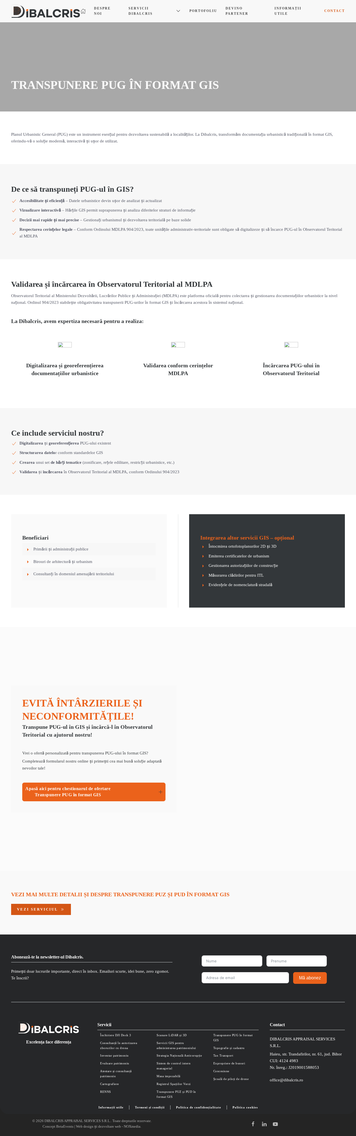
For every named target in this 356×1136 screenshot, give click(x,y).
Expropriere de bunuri (229, 1063)
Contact (334, 11)
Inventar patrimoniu (114, 1055)
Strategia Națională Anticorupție (179, 1055)
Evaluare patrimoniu (114, 1063)
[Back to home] (45, 11)
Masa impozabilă (169, 1076)
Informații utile (288, 11)
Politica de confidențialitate (198, 1107)
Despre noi (102, 11)
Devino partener (237, 11)
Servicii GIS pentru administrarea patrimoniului (176, 1045)
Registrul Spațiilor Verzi (174, 1084)
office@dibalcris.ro (286, 1080)
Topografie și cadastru (229, 1048)
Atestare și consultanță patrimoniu (116, 1073)
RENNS (105, 1091)
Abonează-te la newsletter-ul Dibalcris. (47, 957)
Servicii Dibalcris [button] (140, 11)
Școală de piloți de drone (231, 1079)
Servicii (104, 1024)
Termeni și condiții (150, 1107)
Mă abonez (310, 977)
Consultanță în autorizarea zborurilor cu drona (118, 1045)
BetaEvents (64, 1126)
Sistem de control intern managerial (174, 1066)
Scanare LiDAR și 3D (172, 1035)
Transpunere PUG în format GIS (233, 1037)
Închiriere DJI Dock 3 (115, 1035)
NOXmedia (132, 1126)
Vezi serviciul (37, 909)
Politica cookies (245, 1107)
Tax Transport (223, 1055)
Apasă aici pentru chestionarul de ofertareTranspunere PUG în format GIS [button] (67, 791)
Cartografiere (109, 1084)
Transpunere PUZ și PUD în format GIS (176, 1094)
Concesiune (221, 1071)
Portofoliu (203, 11)
